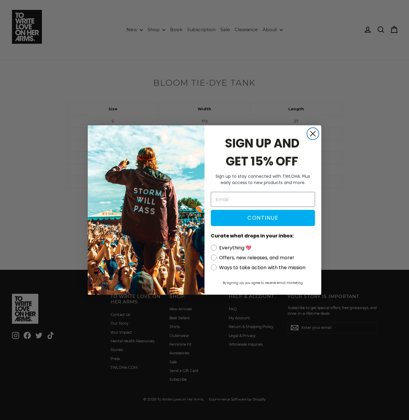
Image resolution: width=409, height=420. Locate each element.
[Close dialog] (313, 134)
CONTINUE (262, 218)
